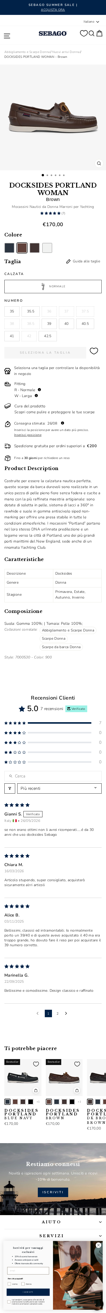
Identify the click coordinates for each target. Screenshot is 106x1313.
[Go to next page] (67, 1013)
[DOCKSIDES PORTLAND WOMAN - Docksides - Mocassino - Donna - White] (47, 248)
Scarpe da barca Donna (61, 647)
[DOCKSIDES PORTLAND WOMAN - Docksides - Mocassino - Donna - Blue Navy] (9, 248)
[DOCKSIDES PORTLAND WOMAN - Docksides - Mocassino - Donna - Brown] (22, 248)
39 (49, 323)
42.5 (47, 336)
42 (29, 336)
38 (12, 323)
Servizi (51, 1236)
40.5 (85, 323)
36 (49, 311)
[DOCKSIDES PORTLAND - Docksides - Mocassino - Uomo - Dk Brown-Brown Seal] (23, 1102)
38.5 (30, 323)
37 (66, 311)
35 (12, 311)
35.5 (30, 311)
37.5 (85, 311)
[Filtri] (9, 788)
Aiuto (52, 1222)
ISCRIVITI (53, 1192)
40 (66, 323)
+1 (38, 1102)
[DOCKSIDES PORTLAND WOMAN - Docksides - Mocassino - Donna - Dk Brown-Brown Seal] (35, 248)
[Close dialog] (98, 1245)
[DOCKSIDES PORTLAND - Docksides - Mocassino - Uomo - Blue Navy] (7, 1102)
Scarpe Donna (53, 638)
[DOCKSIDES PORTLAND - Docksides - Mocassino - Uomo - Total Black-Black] (31, 1102)
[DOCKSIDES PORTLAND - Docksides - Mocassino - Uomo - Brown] (15, 1102)
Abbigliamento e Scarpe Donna (27, 52)
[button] (50, 213)
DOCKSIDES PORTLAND (21, 1114)
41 (12, 336)
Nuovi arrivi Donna (66, 52)
